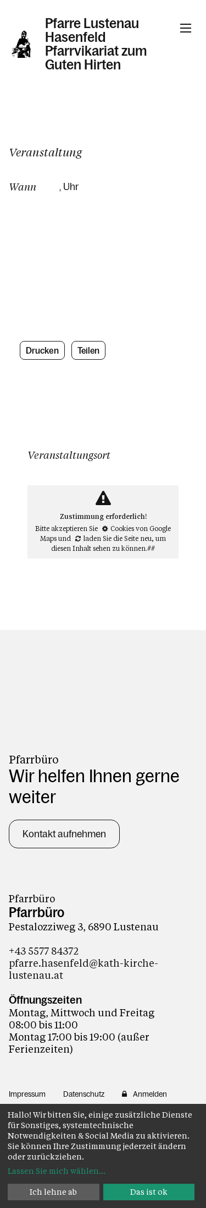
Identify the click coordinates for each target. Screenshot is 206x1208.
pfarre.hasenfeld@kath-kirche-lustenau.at (83, 969)
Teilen (88, 350)
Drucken (42, 350)
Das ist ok (149, 1192)
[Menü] (185, 28)
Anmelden (150, 1094)
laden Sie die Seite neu (117, 538)
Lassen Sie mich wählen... (56, 1171)
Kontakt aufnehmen (64, 833)
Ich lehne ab (53, 1192)
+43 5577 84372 (44, 950)
